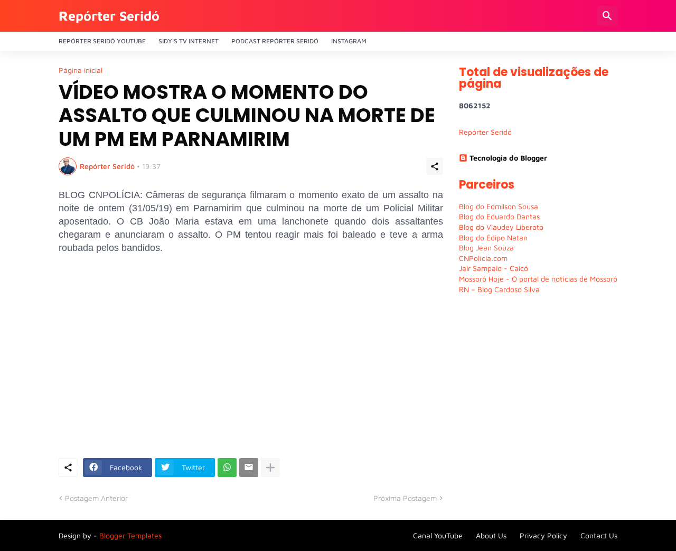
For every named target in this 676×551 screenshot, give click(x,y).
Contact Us (598, 535)
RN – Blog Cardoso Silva (499, 289)
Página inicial (80, 70)
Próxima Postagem (405, 497)
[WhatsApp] (227, 467)
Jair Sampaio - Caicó (493, 268)
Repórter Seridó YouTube (102, 41)
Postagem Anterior (96, 497)
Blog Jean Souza (486, 247)
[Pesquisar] (607, 16)
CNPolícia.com (483, 258)
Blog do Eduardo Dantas (499, 216)
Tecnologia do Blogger (508, 157)
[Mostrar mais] (270, 467)
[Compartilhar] (434, 166)
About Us (491, 535)
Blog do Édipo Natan (493, 237)
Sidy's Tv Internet (188, 41)
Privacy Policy (543, 535)
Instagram (349, 41)
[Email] (248, 467)
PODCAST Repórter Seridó (274, 41)
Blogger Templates (130, 535)
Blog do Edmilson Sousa (498, 206)
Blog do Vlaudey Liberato (501, 226)
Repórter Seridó (109, 15)
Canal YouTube (438, 535)
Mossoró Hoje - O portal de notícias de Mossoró (538, 278)
